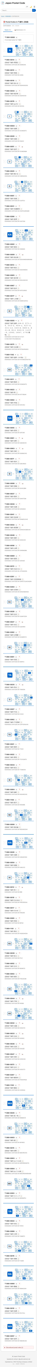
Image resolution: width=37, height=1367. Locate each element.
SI (20, 48)
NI (19, 50)
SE (26, 48)
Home (2, 16)
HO (20, 52)
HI (28, 50)
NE (22, 50)
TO (16, 50)
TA (29, 48)
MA (24, 52)
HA (26, 50)
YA (17, 54)
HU (31, 50)
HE (17, 52)
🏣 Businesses (20, 30)
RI (27, 54)
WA (31, 54)
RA (24, 54)
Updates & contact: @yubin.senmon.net (18, 1359)
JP (27, 6)
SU (23, 48)
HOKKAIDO (8, 16)
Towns (8, 30)
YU (20, 54)
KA (26, 46)
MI (26, 52)
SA (17, 48)
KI (29, 46)
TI (32, 48)
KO (32, 46)
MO (29, 52)
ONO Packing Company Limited (22, 1362)
